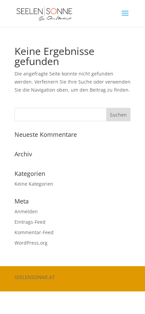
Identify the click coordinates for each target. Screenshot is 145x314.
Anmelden (26, 211)
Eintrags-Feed (30, 222)
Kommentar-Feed (34, 232)
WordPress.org (31, 243)
